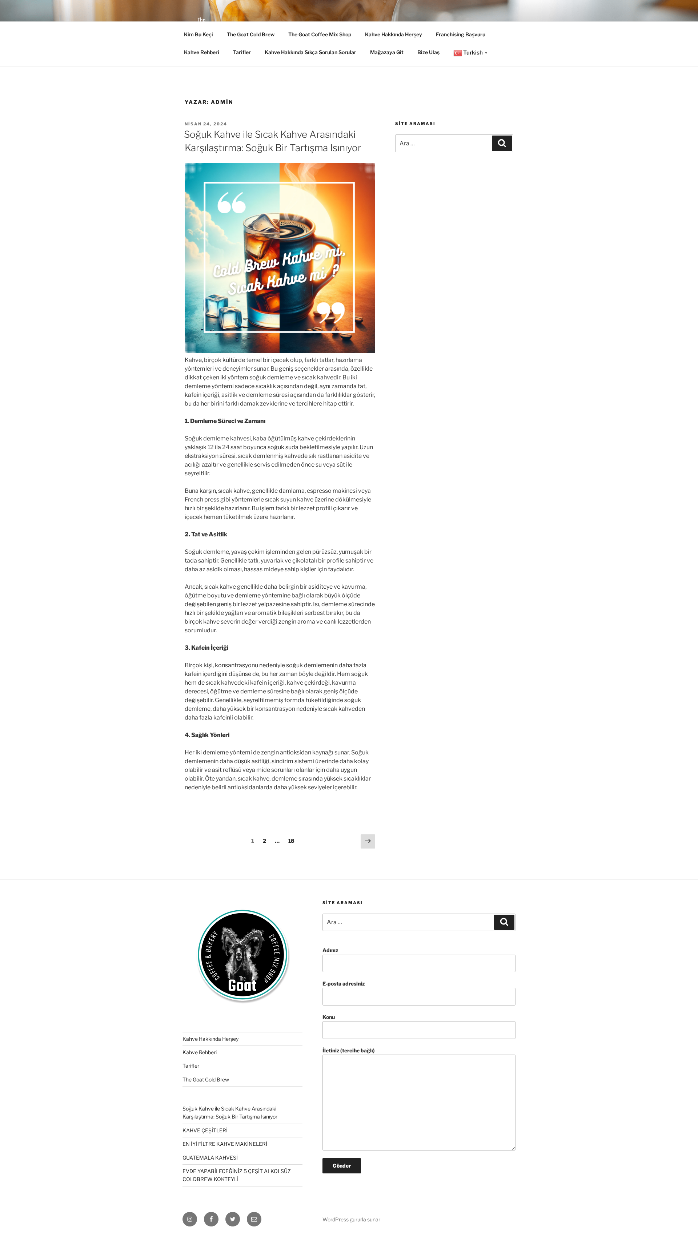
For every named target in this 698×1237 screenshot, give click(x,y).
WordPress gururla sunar (351, 1219)
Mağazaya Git (387, 52)
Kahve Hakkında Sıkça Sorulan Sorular (310, 52)
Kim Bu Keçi (198, 34)
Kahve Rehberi (201, 52)
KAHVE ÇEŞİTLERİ (205, 1130)
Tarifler (242, 52)
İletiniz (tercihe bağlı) (348, 1050)
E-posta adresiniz (343, 983)
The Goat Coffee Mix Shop (319, 34)
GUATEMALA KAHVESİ (210, 1158)
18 (293, 840)
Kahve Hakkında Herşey (393, 34)
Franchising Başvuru (460, 34)
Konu (328, 1017)
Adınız (330, 950)
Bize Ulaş (428, 52)
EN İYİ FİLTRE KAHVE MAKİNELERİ (224, 1144)
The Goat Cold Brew (250, 34)
